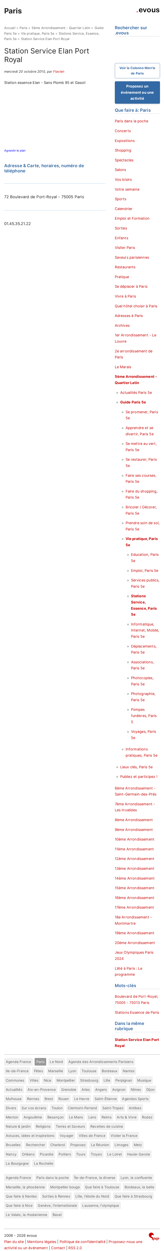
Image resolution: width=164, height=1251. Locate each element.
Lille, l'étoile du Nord (92, 1196)
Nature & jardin (18, 1126)
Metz (138, 1145)
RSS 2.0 (75, 1248)
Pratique (122, 277)
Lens (92, 1117)
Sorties (121, 228)
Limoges (121, 1145)
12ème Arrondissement (135, 859)
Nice (47, 1080)
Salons (120, 170)
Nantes (129, 1071)
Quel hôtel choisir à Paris (136, 306)
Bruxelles (13, 1145)
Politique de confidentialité (82, 1242)
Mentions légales (41, 1242)
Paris (13, 10)
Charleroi (57, 1145)
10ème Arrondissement (135, 839)
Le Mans (76, 1117)
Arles (86, 1089)
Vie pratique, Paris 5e (37, 33)
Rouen (63, 1099)
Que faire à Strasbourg (133, 1196)
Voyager (66, 1135)
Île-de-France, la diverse (94, 1178)
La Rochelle (43, 1163)
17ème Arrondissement (134, 907)
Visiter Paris (125, 247)
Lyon (72, 1071)
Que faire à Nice (19, 1205)
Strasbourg (89, 1080)
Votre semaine (127, 189)
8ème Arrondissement (134, 820)
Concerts (123, 131)
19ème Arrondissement (135, 933)
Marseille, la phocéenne (25, 1187)
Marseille (55, 1071)
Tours (80, 1154)
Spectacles (124, 160)
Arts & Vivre (127, 1117)
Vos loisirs (123, 179)
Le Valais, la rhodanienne (26, 1215)
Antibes (135, 1108)
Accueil (9, 28)
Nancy (11, 1154)
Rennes (33, 1099)
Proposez (78, 1145)
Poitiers (65, 1154)
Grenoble (68, 1089)
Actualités (14, 1089)
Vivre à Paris (125, 296)
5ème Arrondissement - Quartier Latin (61, 28)
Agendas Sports (135, 1099)
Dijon (150, 1089)
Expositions (125, 141)
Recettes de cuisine (106, 1126)
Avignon (118, 1089)
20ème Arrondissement (135, 943)
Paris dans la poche (131, 121)
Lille (107, 1080)
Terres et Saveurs (70, 1126)
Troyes (96, 1154)
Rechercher (35, 1145)
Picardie (46, 1154)
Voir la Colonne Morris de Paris (137, 70)
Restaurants (125, 267)
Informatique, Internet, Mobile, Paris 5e (145, 630)
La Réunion (100, 1145)
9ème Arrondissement (134, 830)
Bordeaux (109, 1071)
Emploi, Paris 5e (144, 570)
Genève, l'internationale (57, 1205)
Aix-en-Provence (42, 1089)
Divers (11, 1108)
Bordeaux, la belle (139, 1187)
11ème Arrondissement (134, 849)
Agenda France (18, 1062)
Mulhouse (14, 1099)
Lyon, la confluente (136, 1178)
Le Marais (123, 367)
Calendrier (124, 209)
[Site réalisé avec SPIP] (154, 1237)
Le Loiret (114, 1154)
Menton (12, 1117)
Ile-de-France (17, 1071)
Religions (43, 1126)
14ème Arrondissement (135, 878)
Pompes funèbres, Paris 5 (144, 715)
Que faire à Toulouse (102, 1187)
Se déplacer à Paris (131, 286)
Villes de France (92, 1135)
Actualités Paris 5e (136, 392)
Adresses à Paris (129, 316)
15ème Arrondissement (135, 888)
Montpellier (66, 1080)
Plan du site (14, 1242)
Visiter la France (124, 1135)
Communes (15, 1080)
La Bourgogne (17, 1163)
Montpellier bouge (65, 1187)
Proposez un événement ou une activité (137, 92)
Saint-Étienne (106, 1099)
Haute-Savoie (138, 1154)
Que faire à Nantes (21, 1196)
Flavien (58, 71)
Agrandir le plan (15, 150)
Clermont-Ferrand (82, 1108)
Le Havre (81, 1099)
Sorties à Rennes (56, 1196)
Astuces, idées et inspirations (30, 1135)
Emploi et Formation (132, 218)
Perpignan (123, 1080)
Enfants (121, 238)
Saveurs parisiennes (132, 257)
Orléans (28, 1154)
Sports (120, 199)
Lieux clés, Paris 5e (136, 767)
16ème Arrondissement (135, 898)
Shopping (123, 150)
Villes (34, 1080)
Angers (101, 1089)
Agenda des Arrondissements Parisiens (100, 1062)
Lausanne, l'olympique (100, 1205)
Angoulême (33, 1117)
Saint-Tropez (112, 1108)
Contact (58, 1248)
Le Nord (56, 1062)
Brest (49, 1099)
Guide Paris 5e (133, 402)
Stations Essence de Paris (137, 1012)
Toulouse (89, 1071)
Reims (107, 1117)
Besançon (55, 1117)
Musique (144, 1080)
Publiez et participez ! (138, 776)
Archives (122, 325)
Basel (57, 1215)
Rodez (147, 1117)
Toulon (57, 1108)
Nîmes (136, 1089)
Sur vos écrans (34, 1108)
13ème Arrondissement (135, 868)
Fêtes (38, 1071)
